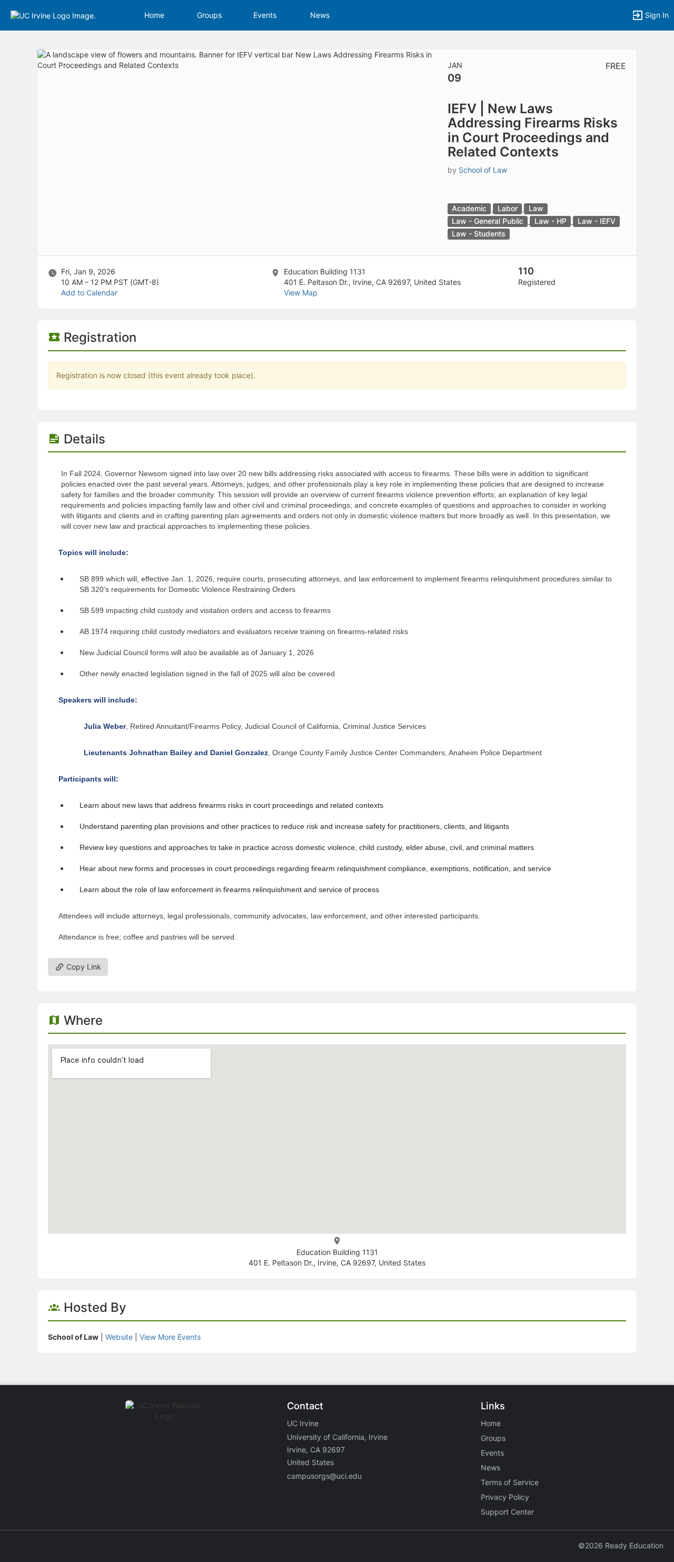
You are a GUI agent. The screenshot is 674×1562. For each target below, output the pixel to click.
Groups (209, 15)
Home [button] (154, 15)
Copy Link (82, 966)
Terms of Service (510, 1482)
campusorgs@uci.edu (324, 1475)
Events (264, 15)
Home (491, 1423)
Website (119, 1336)
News (320, 15)
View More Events (170, 1336)
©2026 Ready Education (620, 1545)
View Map (301, 292)
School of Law (483, 169)
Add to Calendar (89, 292)
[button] (53, 14)
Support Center (507, 1511)
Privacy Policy (505, 1496)
